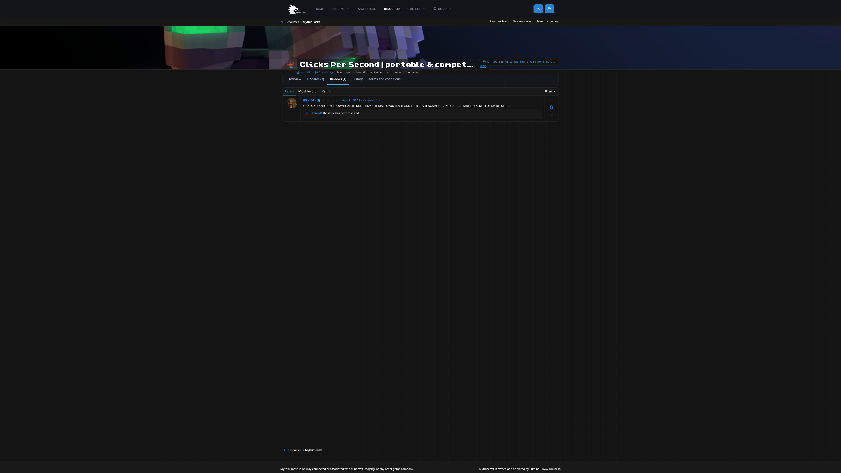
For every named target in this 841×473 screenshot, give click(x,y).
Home (319, 9)
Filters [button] (549, 91)
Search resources (547, 21)
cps (348, 72)
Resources (392, 9)
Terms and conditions (385, 79)
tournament (413, 72)
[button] (340, 8)
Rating (326, 91)
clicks (339, 72)
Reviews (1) (338, 79)
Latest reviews (499, 21)
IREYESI (308, 100)
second (397, 72)
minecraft (360, 72)
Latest (289, 91)
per (387, 72)
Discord (444, 9)
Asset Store (367, 9)
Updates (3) (315, 79)
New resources (522, 21)
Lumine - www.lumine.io (545, 469)
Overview (294, 79)
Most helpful (307, 91)
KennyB (305, 72)
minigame (375, 72)
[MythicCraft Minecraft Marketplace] (298, 8)
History (357, 79)
